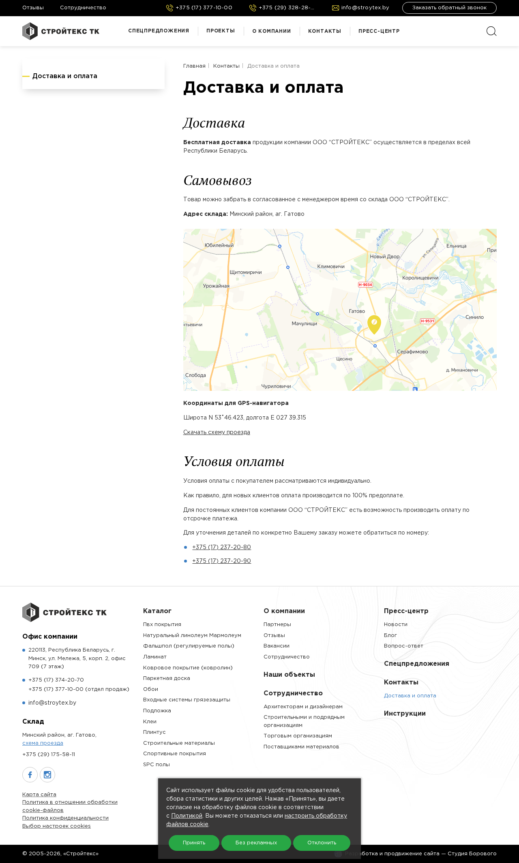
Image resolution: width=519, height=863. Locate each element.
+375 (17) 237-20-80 (221, 547)
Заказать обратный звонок (449, 8)
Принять (194, 843)
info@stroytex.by (52, 703)
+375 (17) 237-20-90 (221, 561)
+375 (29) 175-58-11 (48, 754)
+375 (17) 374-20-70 (56, 680)
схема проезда (42, 743)
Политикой (186, 816)
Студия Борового (472, 854)
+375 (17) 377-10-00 (78, 689)
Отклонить (321, 843)
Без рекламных (256, 843)
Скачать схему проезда (216, 432)
